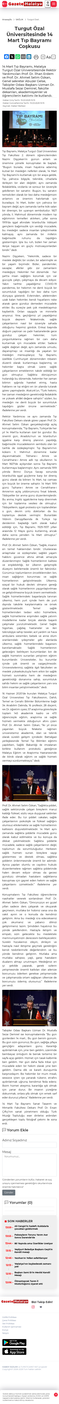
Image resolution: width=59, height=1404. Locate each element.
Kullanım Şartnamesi (11, 1327)
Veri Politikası (8, 1323)
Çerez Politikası (9, 1320)
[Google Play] (29, 1342)
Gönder (8, 1192)
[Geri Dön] (4, 4)
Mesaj (6, 1152)
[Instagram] (33, 1307)
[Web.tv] (41, 1307)
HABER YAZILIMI (10, 1367)
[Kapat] (56, 1394)
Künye (5, 1330)
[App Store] (29, 1351)
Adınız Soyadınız (14, 1140)
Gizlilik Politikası (9, 1317)
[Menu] (54, 4)
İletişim (5, 1333)
